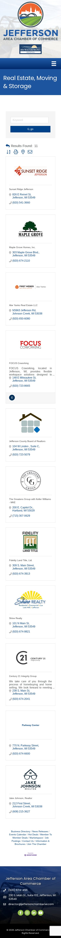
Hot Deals (33, 834)
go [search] (31, 129)
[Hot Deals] (12, 399)
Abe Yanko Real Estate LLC (23, 305)
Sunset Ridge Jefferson (21, 189)
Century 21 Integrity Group (23, 676)
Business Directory (20, 831)
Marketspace (36, 838)
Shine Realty (15, 618)
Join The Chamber (36, 844)
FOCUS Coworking (19, 363)
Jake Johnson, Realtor (20, 798)
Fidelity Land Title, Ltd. (20, 560)
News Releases (40, 831)
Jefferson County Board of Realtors (27, 441)
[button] (8, 146)
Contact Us (28, 841)
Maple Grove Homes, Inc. (22, 247)
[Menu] (53, 63)
